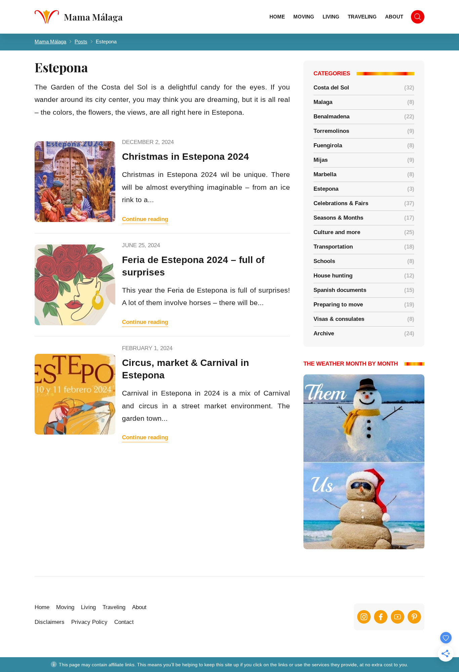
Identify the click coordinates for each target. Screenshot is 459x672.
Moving (303, 17)
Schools (324, 261)
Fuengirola (328, 145)
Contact (124, 622)
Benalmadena (331, 116)
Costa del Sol (331, 87)
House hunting (333, 275)
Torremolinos (331, 131)
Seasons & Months (338, 218)
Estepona (326, 189)
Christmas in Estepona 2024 (185, 156)
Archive (324, 333)
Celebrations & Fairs (341, 203)
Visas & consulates (339, 319)
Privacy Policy (89, 622)
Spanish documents (340, 290)
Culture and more (337, 232)
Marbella (325, 174)
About (394, 17)
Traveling (362, 17)
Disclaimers (50, 622)
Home (277, 17)
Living (331, 17)
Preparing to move (338, 304)
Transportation (333, 247)
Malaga (323, 102)
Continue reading (145, 219)
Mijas (321, 160)
